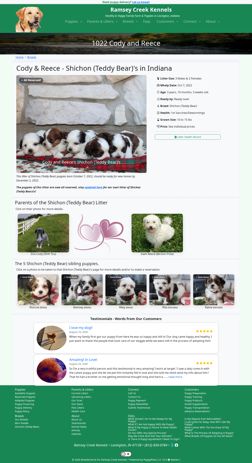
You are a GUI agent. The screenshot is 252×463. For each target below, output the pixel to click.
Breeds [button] (129, 21)
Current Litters (79, 393)
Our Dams (77, 404)
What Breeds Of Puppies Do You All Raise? (209, 436)
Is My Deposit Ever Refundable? (203, 419)
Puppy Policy (22, 411)
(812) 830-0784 (156, 445)
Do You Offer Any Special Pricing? (147, 433)
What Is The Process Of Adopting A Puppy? (209, 433)
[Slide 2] (81, 168)
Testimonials (78, 423)
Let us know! (141, 2)
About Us (76, 419)
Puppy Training (193, 396)
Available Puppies (25, 393)
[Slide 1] (75, 168)
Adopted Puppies (25, 400)
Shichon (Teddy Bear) (27, 426)
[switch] (126, 454)
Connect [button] (190, 21)
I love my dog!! (80, 327)
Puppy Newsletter (138, 404)
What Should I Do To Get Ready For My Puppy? (150, 420)
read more (175, 377)
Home (19, 57)
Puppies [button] (72, 21)
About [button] (211, 21)
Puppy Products (194, 400)
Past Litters (77, 407)
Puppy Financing (24, 404)
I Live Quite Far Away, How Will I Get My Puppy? (207, 423)
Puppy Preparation (195, 393)
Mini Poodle (21, 423)
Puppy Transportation (197, 407)
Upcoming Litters (81, 396)
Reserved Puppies (25, 396)
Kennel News (79, 426)
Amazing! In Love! (83, 359)
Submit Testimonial (139, 407)
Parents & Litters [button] (100, 21)
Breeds (31, 57)
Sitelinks (76, 434)
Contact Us (134, 396)
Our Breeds (21, 419)
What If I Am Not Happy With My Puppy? (151, 424)
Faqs (147, 21)
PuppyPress (150, 459)
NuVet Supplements (196, 404)
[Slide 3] (87, 168)
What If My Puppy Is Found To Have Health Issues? (152, 428)
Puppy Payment (137, 400)
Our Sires (76, 400)
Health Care (78, 411)
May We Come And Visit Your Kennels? (150, 436)
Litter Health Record (189, 137)
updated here (94, 187)
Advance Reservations (197, 411)
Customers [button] (166, 21)
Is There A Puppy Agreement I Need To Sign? (154, 439)
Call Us (132, 393)
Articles (75, 430)
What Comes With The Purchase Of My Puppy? (207, 428)
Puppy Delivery (23, 407)
